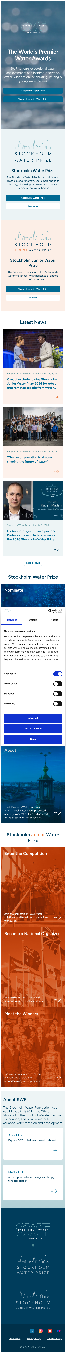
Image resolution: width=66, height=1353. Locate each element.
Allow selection (33, 728)
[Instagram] (41, 1331)
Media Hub (14, 1338)
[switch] (57, 683)
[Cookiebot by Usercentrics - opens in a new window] (48, 611)
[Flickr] (59, 1331)
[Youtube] (50, 1331)
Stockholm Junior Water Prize (33, 289)
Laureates (33, 206)
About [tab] (54, 620)
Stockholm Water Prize (33, 197)
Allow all (33, 718)
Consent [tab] (12, 620)
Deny (33, 739)
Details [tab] (33, 620)
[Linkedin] (32, 1331)
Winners (33, 297)
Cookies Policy (54, 1338)
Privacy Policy (34, 1338)
